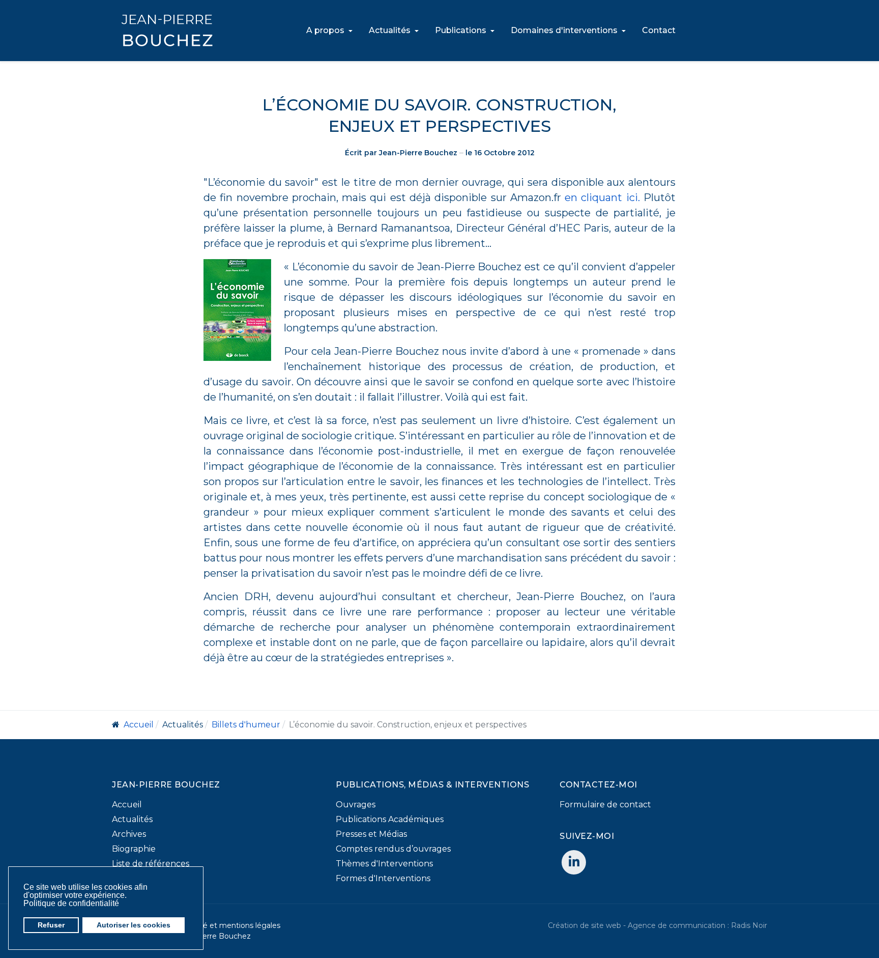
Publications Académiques (390, 819)
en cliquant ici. (602, 197)
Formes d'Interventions (383, 878)
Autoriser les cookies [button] (133, 925)
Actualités (132, 819)
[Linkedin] (574, 862)
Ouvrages (355, 804)
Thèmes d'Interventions (384, 863)
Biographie (134, 849)
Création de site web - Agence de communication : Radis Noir (657, 925)
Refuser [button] (51, 925)
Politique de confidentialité (71, 903)
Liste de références (150, 863)
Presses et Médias (371, 834)
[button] (122, 904)
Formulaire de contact (605, 804)
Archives (129, 834)
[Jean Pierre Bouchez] (167, 31)
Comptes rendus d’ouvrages (393, 849)
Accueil (127, 804)
